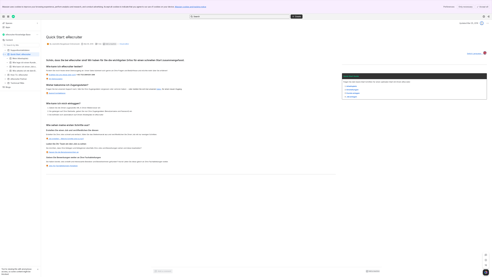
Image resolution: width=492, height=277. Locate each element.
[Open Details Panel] (486, 260)
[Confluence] (13, 16)
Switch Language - (475, 53)
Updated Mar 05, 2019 (468, 23)
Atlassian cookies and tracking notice (190, 7)
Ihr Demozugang (55, 79)
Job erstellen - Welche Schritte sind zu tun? (66, 139)
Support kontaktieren (56, 93)
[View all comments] (486, 255)
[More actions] (37, 34)
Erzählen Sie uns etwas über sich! (62, 75)
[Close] (37, 269)
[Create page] (486, 265)
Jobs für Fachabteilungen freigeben (63, 166)
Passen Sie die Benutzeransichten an (63, 152)
